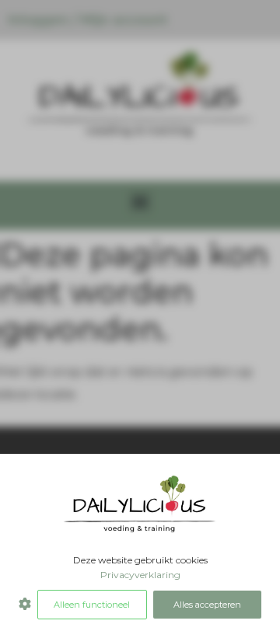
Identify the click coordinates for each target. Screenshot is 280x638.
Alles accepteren (207, 604)
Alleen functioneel (92, 604)
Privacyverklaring (140, 574)
